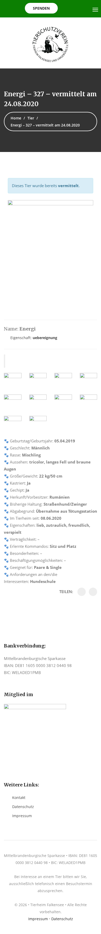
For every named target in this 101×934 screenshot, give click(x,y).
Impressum (22, 815)
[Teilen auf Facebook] (81, 592)
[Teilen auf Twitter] (93, 592)
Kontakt (18, 797)
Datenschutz (23, 806)
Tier (30, 118)
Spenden (41, 8)
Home (16, 118)
